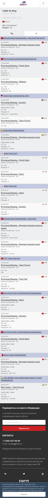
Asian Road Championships (14, 131)
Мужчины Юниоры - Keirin (12, 174)
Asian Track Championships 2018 (16, 96)
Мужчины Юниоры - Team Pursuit (15, 121)
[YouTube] (43, 473)
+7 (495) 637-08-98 (11, 441)
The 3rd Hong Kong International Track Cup (20, 59)
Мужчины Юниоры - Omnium (13, 316)
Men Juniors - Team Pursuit (12, 387)
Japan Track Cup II (10, 154)
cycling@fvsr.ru (15, 444)
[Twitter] (24, 473)
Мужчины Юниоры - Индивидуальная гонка (20, 45)
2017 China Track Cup (12, 258)
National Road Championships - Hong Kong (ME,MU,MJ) (24, 38)
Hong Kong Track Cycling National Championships (22, 293)
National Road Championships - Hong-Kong (20, 219)
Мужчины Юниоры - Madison (13, 82)
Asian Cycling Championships (15, 355)
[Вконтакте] (5, 473)
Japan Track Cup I (10, 186)
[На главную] (23, 3)
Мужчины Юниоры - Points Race (15, 66)
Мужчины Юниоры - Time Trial (14, 279)
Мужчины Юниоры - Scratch (13, 103)
